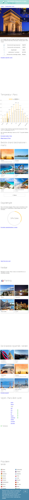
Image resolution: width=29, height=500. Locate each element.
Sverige (18, 488)
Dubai (2, 160)
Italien (16, 362)
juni (11, 412)
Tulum (2, 189)
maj (11, 410)
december (13, 423)
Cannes (17, 297)
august (12, 415)
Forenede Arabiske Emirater (20, 376)
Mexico (4, 484)
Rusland (18, 480)
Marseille (3, 311)
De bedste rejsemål (5, 392)
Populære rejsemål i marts (6, 57)
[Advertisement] (14, 74)
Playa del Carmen (19, 189)
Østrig (4, 471)
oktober (12, 419)
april (11, 408)
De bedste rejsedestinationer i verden (9, 227)
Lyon (16, 311)
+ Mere (14, 195)
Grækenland (19, 469)
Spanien (16, 390)
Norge (18, 486)
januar (12, 402)
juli (11, 413)
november (13, 421)
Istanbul (3, 375)
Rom (16, 361)
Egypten (4, 488)
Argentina (19, 473)
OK (25, 491)
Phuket (17, 160)
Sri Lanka (19, 484)
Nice (2, 297)
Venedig (3, 389)
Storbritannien (4, 362)
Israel (18, 478)
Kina (18, 482)
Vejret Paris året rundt (5, 261)
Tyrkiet (2, 376)
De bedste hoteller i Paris (6, 136)
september (13, 417)
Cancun (3, 175)
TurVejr (2, 6)
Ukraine (4, 475)
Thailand (18, 471)
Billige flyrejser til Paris (6, 138)
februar (12, 404)
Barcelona (18, 389)
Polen (18, 475)
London (3, 361)
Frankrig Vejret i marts (9, 6)
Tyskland (4, 473)
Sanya (16, 175)
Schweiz (4, 480)
